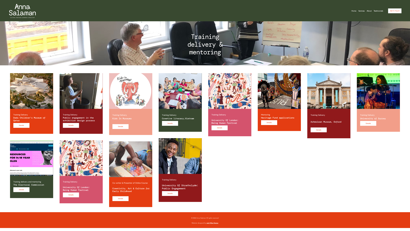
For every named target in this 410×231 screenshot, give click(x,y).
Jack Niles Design (212, 223)
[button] (361, 11)
